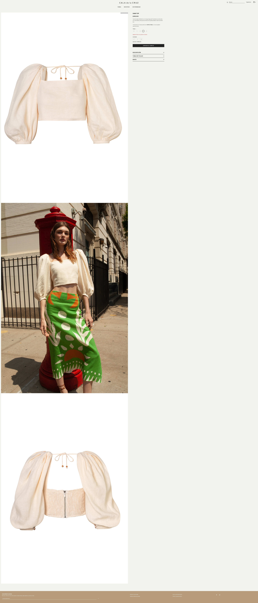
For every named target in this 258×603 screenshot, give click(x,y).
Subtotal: (135, 41)
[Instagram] (219, 595)
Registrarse (248, 2)
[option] (64, 107)
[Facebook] (216, 595)
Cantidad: (135, 36)
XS (133, 31)
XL (146, 31)
